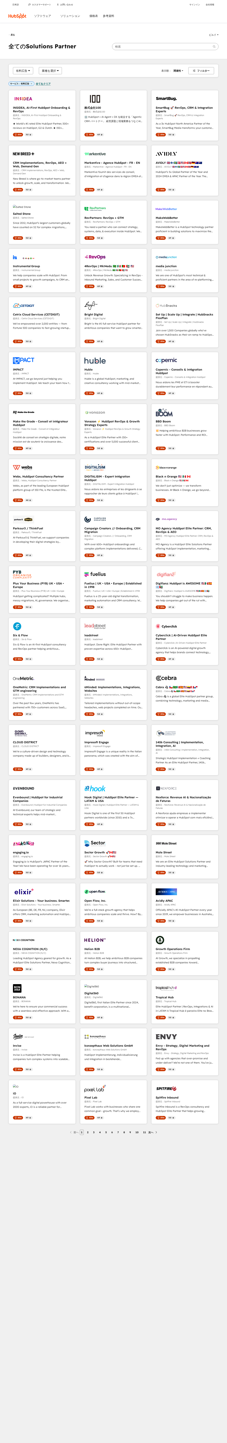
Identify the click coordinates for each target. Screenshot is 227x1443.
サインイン (194, 4)
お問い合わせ (66, 4)
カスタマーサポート (41, 4)
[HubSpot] (17, 16)
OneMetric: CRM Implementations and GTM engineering (39, 688)
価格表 (93, 16)
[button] (213, 35)
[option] (21, 71)
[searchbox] (165, 46)
